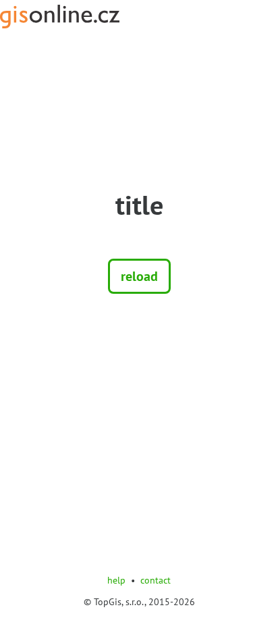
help (116, 580)
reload (139, 276)
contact (155, 580)
